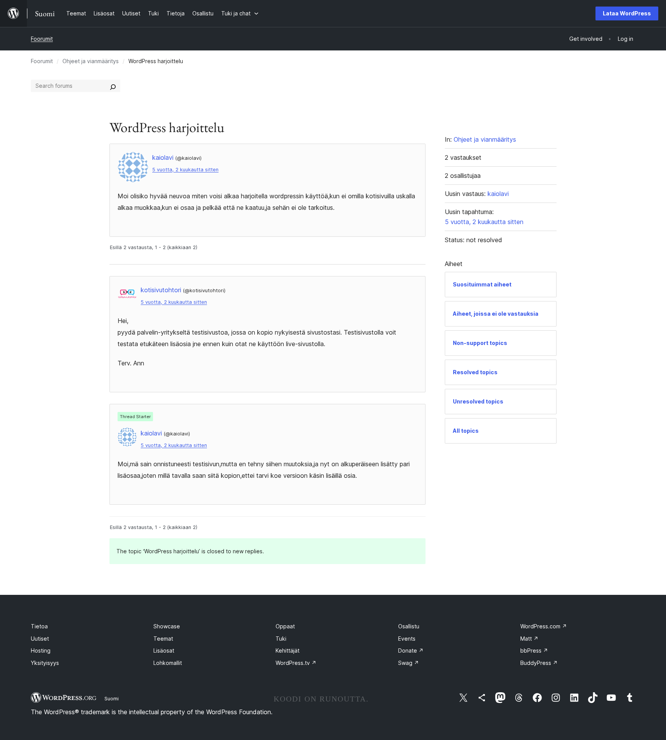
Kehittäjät (287, 650)
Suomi (111, 698)
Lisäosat (163, 650)
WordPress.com (543, 626)
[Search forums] (113, 86)
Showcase (166, 626)
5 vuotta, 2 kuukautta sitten (185, 169)
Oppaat (285, 626)
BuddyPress (539, 663)
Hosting (40, 650)
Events (406, 638)
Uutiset (40, 638)
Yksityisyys (45, 663)
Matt (529, 638)
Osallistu (408, 626)
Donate (411, 650)
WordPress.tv (296, 663)
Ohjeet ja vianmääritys (90, 61)
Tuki (281, 638)
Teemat (163, 638)
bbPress (534, 650)
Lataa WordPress (627, 13)
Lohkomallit (167, 663)
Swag (408, 663)
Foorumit (42, 38)
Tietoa (39, 626)
